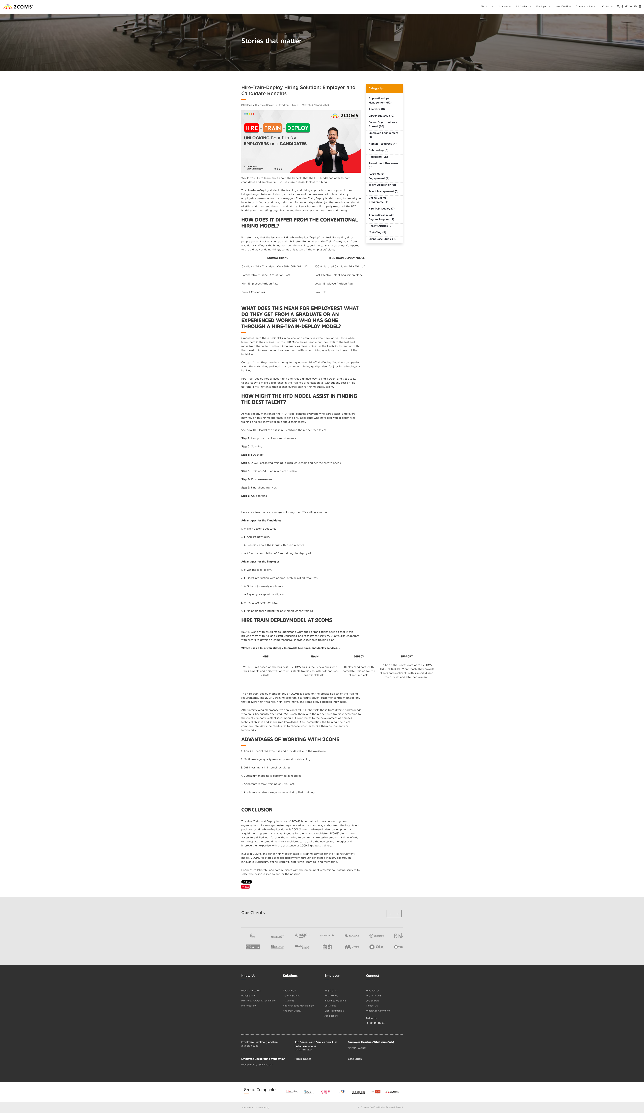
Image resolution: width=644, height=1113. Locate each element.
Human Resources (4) (383, 143)
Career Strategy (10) (381, 115)
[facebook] (622, 7)
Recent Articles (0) (380, 225)
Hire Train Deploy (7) (382, 208)
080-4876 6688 (250, 1046)
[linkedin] (631, 7)
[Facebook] (367, 1023)
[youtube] (635, 7)
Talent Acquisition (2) (382, 184)
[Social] (383, 1023)
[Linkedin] (375, 1023)
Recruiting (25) (378, 156)
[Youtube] (379, 1023)
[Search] (618, 7)
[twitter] (626, 7)
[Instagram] (640, 7)
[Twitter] (371, 1023)
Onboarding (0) (378, 150)
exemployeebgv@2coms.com (257, 1064)
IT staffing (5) (377, 232)
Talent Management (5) (383, 191)
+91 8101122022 (303, 1050)
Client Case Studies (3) (383, 239)
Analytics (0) (377, 109)
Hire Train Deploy (264, 105)
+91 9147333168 (357, 1048)
